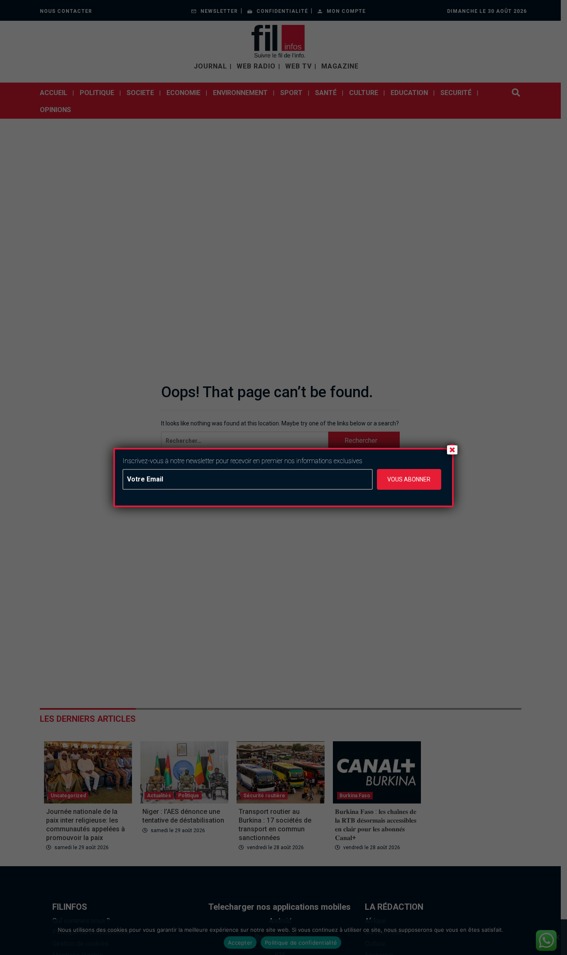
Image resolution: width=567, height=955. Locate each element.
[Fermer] (452, 449)
